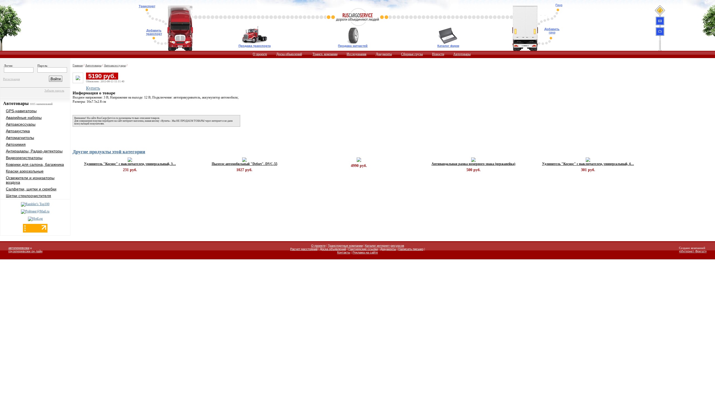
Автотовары (462, 54)
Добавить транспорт (154, 32)
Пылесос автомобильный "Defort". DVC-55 (244, 164)
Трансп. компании (325, 54)
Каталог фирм (448, 45)
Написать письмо (410, 249)
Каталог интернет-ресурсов (384, 245)
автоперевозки (18, 248)
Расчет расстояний (304, 249)
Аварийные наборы (24, 117)
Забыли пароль (54, 90)
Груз (559, 5)
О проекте (260, 54)
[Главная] (660, 10)
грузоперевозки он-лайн (25, 251)
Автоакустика (18, 131)
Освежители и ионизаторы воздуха (30, 180)
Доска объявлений (289, 54)
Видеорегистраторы (24, 157)
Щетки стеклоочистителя (28, 195)
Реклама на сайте (365, 252)
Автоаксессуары (20, 124)
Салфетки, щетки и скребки (31, 189)
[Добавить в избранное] (660, 31)
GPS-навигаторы (21, 111)
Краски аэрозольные (25, 171)
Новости (438, 54)
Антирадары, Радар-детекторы (34, 151)
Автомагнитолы (20, 137)
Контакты (343, 252)
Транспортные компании (345, 245)
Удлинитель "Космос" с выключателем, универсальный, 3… (130, 164)
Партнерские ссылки (363, 249)
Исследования (356, 54)
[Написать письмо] (660, 21)
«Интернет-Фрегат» (693, 251)
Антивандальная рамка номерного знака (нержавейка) (473, 164)
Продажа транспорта (255, 45)
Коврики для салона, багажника (35, 164)
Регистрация (11, 79)
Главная (78, 65)
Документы (384, 54)
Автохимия (16, 144)
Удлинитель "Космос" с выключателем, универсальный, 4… (588, 164)
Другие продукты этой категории (109, 151)
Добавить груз (551, 30)
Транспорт (147, 6)
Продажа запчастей (353, 45)
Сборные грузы (412, 54)
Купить (93, 88)
